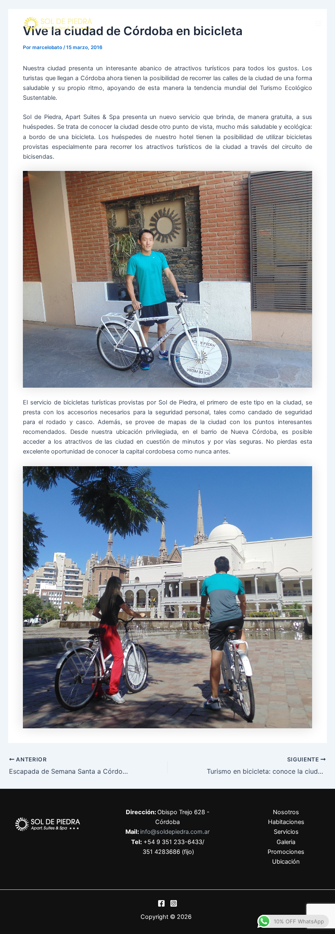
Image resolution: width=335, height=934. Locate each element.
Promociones (286, 851)
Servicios (286, 831)
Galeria (286, 842)
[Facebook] (161, 903)
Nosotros (286, 812)
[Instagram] (173, 903)
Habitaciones (286, 822)
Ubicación (286, 861)
